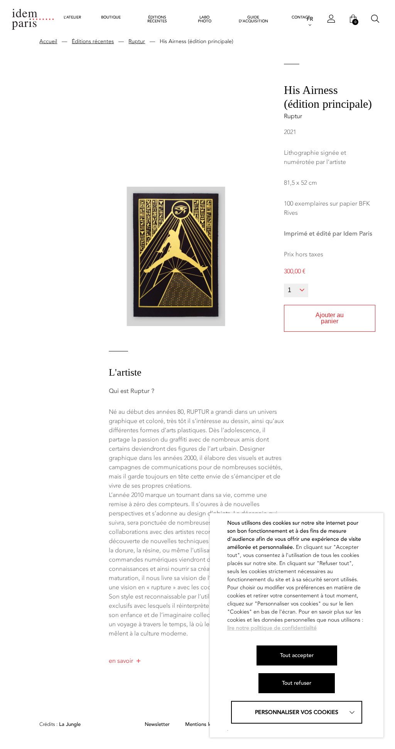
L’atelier (72, 17)
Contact (301, 17)
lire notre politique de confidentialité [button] (272, 628)
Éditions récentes (157, 19)
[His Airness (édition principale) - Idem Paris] (33, 19)
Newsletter (157, 724)
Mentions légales (204, 724)
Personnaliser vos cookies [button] (296, 712)
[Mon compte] (331, 19)
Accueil (48, 41)
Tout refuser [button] (296, 683)
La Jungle (60, 724)
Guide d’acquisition (253, 19)
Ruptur (136, 41)
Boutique (111, 17)
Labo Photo (204, 19)
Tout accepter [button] (297, 655)
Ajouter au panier (330, 318)
